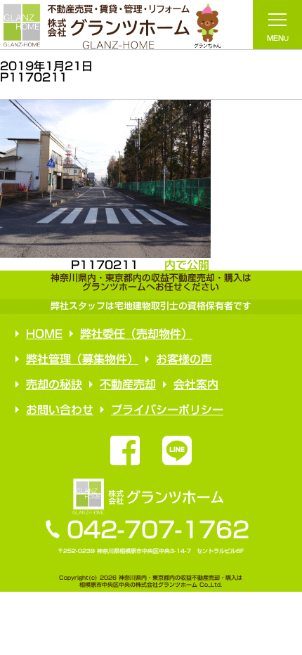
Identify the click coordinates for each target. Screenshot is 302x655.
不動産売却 (127, 384)
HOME (44, 333)
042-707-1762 (158, 530)
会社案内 (195, 384)
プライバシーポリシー (166, 409)
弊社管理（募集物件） (82, 359)
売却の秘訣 (53, 384)
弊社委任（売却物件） (136, 333)
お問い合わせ (59, 409)
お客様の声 (184, 359)
